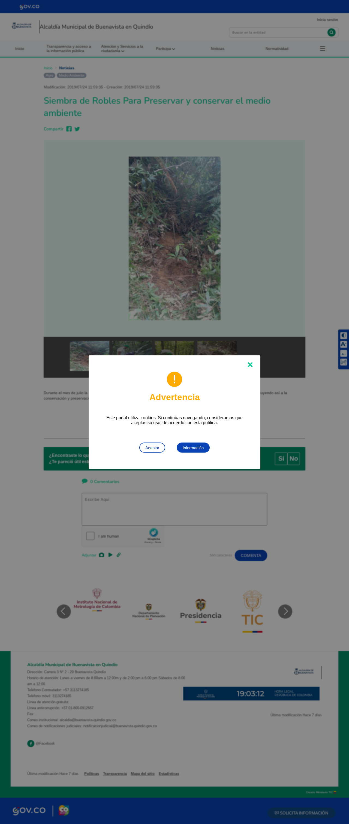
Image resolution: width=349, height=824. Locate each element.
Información (193, 447)
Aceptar (152, 447)
